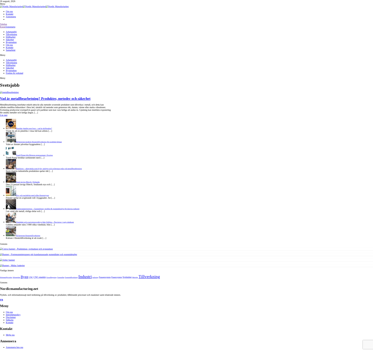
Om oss (9, 11)
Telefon (3, 24)
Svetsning (127, 277)
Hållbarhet (10, 37)
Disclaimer (11, 317)
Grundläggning (51, 277)
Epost (2, 27)
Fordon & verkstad (14, 73)
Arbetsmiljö (11, 32)
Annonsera (11, 16)
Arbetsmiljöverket (6, 277)
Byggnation (11, 42)
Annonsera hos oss (14, 347)
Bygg (24, 277)
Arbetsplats (16, 277)
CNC (31, 277)
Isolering (95, 277)
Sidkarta (9, 320)
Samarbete (10, 50)
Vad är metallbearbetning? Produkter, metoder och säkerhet (45, 98)
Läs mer (3, 115)
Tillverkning (11, 34)
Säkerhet (10, 39)
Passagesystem (105, 277)
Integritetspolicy (13, 314)
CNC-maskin (40, 277)
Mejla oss (10, 335)
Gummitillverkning (71, 277)
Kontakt (9, 14)
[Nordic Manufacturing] (11, 6)
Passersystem (116, 277)
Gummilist (60, 277)
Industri (85, 276)
